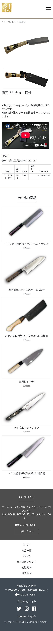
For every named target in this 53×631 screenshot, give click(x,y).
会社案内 (26, 567)
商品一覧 (11, 22)
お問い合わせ (26, 531)
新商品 (26, 556)
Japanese (21, 616)
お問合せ (26, 573)
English (32, 616)
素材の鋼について (26, 561)
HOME (26, 545)
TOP (3, 22)
